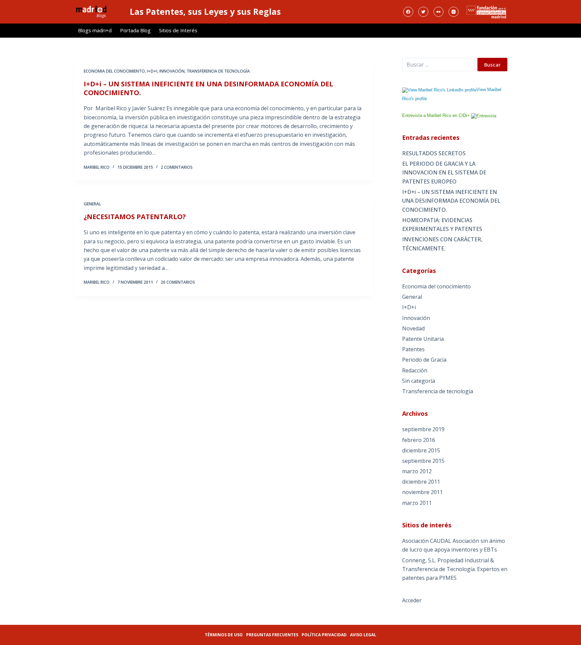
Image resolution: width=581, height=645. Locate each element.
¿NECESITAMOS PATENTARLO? (135, 216)
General (92, 204)
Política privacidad (324, 635)
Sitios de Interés (178, 30)
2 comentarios (177, 167)
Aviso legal (363, 635)
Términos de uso (224, 635)
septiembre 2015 (423, 461)
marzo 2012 (417, 471)
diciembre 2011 (421, 481)
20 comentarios (178, 282)
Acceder (412, 600)
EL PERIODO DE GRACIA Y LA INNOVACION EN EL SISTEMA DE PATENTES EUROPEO (444, 172)
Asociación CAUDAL (426, 541)
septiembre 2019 (423, 429)
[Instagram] (454, 12)
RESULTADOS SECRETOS (434, 153)
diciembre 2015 (421, 450)
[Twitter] (423, 12)
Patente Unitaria (423, 338)
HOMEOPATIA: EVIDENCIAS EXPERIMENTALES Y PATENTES (442, 224)
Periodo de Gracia (424, 359)
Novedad (413, 328)
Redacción (414, 370)
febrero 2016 (418, 440)
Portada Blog (135, 30)
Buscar (492, 64)
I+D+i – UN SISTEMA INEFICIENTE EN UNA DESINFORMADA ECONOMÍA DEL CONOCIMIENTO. (208, 88)
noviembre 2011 (422, 492)
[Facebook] (408, 12)
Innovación (172, 71)
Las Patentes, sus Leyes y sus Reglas (205, 11)
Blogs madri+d (95, 30)
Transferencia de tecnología (218, 71)
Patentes (413, 349)
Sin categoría (418, 381)
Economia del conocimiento (114, 71)
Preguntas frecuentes (272, 635)
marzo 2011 (417, 503)
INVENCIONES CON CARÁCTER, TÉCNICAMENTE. (442, 244)
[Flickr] (438, 12)
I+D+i (152, 71)
